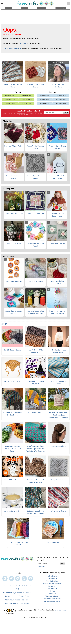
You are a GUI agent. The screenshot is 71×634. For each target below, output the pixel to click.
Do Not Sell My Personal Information (17, 593)
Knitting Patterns (61, 103)
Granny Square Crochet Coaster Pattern (13, 312)
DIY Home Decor (26, 103)
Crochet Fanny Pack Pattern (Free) (57, 215)
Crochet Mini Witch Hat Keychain (35, 382)
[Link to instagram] (24, 578)
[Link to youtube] (30, 578)
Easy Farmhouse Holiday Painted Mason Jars (35, 312)
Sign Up (66, 112)
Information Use (23, 114)
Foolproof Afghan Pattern (13, 146)
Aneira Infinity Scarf (14, 243)
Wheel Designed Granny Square (57, 147)
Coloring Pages (44, 103)
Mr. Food (52, 591)
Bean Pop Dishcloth (53, 542)
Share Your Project (12, 600)
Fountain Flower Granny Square (35, 85)
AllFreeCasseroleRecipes (52, 601)
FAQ (17, 589)
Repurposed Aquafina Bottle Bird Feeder (57, 312)
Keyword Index (11, 596)
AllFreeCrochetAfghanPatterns (52, 583)
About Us (7, 585)
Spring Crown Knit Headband (58, 85)
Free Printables (44, 95)
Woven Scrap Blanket (58, 511)
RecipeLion (52, 593)
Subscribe (25, 600)
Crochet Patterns (10, 103)
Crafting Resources (26, 99)
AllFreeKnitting (52, 578)
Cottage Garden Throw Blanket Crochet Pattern (35, 512)
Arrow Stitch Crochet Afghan (13, 177)
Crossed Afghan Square (35, 214)
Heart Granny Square (35, 281)
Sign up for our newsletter (12, 48)
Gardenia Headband (58, 446)
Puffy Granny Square (58, 480)
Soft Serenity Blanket (35, 412)
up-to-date (22, 43)
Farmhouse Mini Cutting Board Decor (57, 177)
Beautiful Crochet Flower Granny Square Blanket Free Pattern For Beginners (35, 448)
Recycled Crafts (26, 95)
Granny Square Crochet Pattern (35, 177)
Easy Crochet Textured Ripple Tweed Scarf (35, 481)
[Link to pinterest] (17, 578)
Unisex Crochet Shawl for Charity (13, 85)
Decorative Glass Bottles (14, 214)
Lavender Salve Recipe (12, 511)
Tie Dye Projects (61, 95)
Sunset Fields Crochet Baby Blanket (18, 543)
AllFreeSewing (52, 588)
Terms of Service (11, 603)
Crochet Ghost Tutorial (12, 480)
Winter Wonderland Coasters (57, 282)
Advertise (16, 585)
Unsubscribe (25, 603)
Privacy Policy (40, 113)
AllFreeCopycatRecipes (52, 596)
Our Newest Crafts (10, 95)
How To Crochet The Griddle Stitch (35, 351)
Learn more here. (60, 610)
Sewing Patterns (44, 99)
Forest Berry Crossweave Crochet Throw (12, 413)
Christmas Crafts (10, 99)
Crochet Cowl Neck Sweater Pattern (59, 351)
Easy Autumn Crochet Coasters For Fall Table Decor (12, 448)
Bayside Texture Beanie (12, 350)
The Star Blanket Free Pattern (58, 382)
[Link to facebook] (5, 578)
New (2, 324)
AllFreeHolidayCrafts (52, 581)
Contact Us (26, 585)
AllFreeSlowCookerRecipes (52, 598)
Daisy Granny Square (57, 243)
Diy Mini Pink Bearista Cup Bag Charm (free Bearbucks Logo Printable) (58, 414)
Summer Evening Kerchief (12, 381)
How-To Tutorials (61, 99)
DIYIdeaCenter (52, 586)
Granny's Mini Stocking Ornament (35, 147)
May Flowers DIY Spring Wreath (35, 244)
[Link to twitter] (11, 578)
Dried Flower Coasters (14, 281)
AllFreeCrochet (52, 576)
